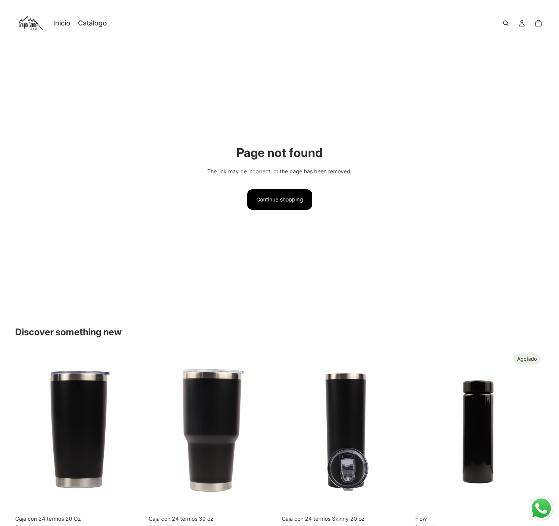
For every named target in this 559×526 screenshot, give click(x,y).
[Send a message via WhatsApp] (541, 508)
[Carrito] (538, 23)
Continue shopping (279, 199)
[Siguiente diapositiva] (265, 431)
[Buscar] (505, 23)
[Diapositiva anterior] (160, 431)
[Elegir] (132, 500)
